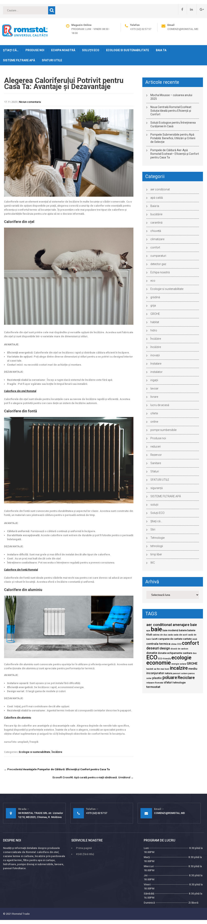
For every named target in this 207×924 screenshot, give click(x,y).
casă (194, 639)
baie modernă (170, 630)
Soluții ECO (90, 50)
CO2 (179, 644)
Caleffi (154, 639)
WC (152, 562)
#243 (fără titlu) (85, 854)
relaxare (150, 682)
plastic (157, 678)
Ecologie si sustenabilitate (127, 50)
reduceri (155, 446)
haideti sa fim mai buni (157, 669)
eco (152, 280)
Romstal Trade (21, 913)
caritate (187, 638)
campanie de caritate (170, 638)
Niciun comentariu (30, 101)
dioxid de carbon (179, 648)
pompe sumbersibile (163, 430)
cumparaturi (158, 255)
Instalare (155, 363)
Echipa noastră (63, 50)
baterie (183, 630)
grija (153, 305)
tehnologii (156, 546)
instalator (156, 371)
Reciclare (186, 677)
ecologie (181, 658)
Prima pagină (84, 848)
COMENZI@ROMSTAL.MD (182, 29)
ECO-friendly (164, 658)
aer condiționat (160, 189)
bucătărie (156, 214)
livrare (154, 396)
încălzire (155, 347)
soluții (154, 504)
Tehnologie (157, 537)
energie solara (178, 664)
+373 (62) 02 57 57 (140, 29)
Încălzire (57, 751)
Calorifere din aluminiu (17, 717)
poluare (170, 677)
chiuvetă (155, 230)
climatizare (157, 239)
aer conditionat (159, 625)
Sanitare (155, 463)
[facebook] (180, 9)
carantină (156, 222)
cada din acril (180, 634)
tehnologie (179, 682)
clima (173, 644)
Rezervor (156, 454)
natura (168, 673)
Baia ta (161, 50)
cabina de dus (160, 634)
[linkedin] (190, 9)
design (165, 648)
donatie (151, 653)
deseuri (152, 648)
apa (148, 630)
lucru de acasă (159, 405)
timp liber (156, 554)
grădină (155, 297)
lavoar (154, 388)
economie (158, 663)
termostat (153, 687)
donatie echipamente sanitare (175, 653)
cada (170, 634)
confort (155, 247)
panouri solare (180, 673)
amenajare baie (185, 625)
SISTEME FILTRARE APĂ (19, 60)
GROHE (155, 313)
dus (194, 653)
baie (156, 629)
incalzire (179, 668)
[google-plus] (200, 9)
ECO (151, 657)
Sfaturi (154, 471)
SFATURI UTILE (52, 60)
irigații (154, 380)
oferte (154, 413)
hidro (153, 330)
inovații (155, 355)
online (154, 421)
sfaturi (168, 682)
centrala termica (158, 644)
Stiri (152, 529)
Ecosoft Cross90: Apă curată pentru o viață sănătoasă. (93, 777)
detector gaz (158, 264)
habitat (154, 322)
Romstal (159, 682)
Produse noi (34, 50)
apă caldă (156, 197)
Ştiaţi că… (11, 50)
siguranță (156, 488)
